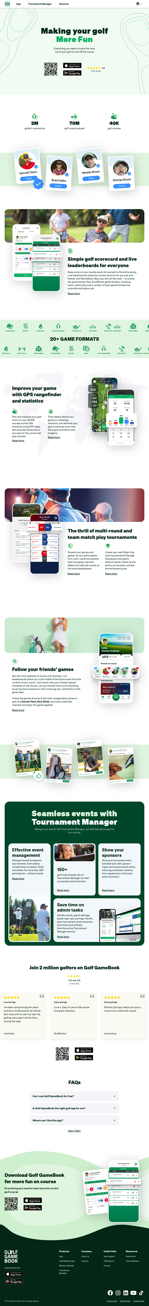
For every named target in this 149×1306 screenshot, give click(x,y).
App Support (109, 1256)
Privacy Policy (125, 1301)
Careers (84, 1261)
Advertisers (131, 1256)
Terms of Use (112, 1301)
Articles (107, 1266)
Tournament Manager (64, 1271)
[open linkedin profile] (126, 1293)
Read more (74, 293)
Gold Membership (67, 1261)
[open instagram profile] (118, 1293)
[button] (18, 4)
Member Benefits (66, 1266)
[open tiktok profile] (141, 1293)
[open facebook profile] (110, 1293)
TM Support (109, 1261)
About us (85, 1256)
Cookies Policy (138, 1301)
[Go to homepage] (8, 4)
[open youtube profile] (133, 1293)
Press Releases (132, 1261)
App (61, 1256)
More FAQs (74, 1130)
